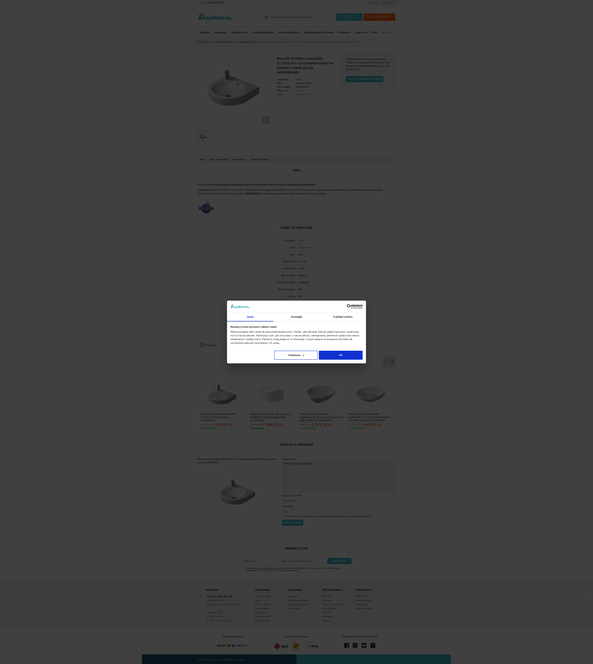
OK (341, 355)
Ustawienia (294, 355)
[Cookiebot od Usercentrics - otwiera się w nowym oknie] (349, 306)
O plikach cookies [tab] (343, 316)
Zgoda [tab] (250, 316)
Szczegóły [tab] (296, 316)
